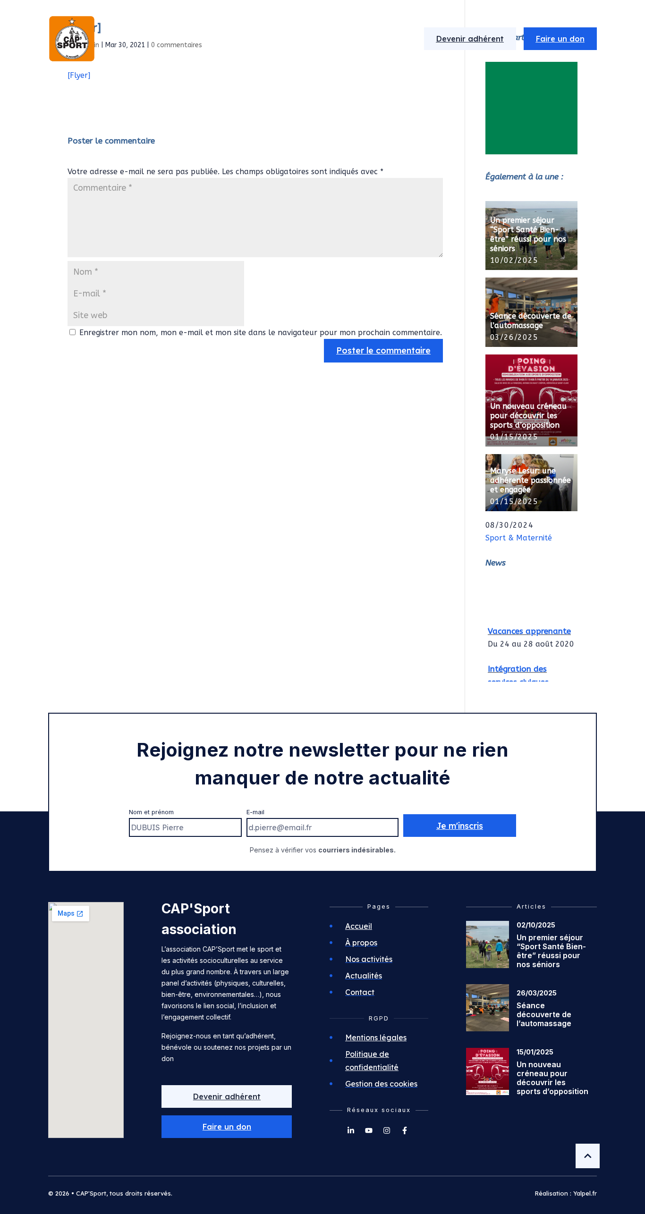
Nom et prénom (151, 812)
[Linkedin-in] (350, 1130)
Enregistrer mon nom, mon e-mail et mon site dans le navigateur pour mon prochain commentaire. (260, 332)
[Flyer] (79, 75)
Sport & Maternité (518, 537)
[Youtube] (368, 1130)
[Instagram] (386, 1130)
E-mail (255, 812)
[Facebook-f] (404, 1130)
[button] (226, 1126)
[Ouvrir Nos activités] (307, 38)
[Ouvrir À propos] (230, 38)
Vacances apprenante (529, 628)
